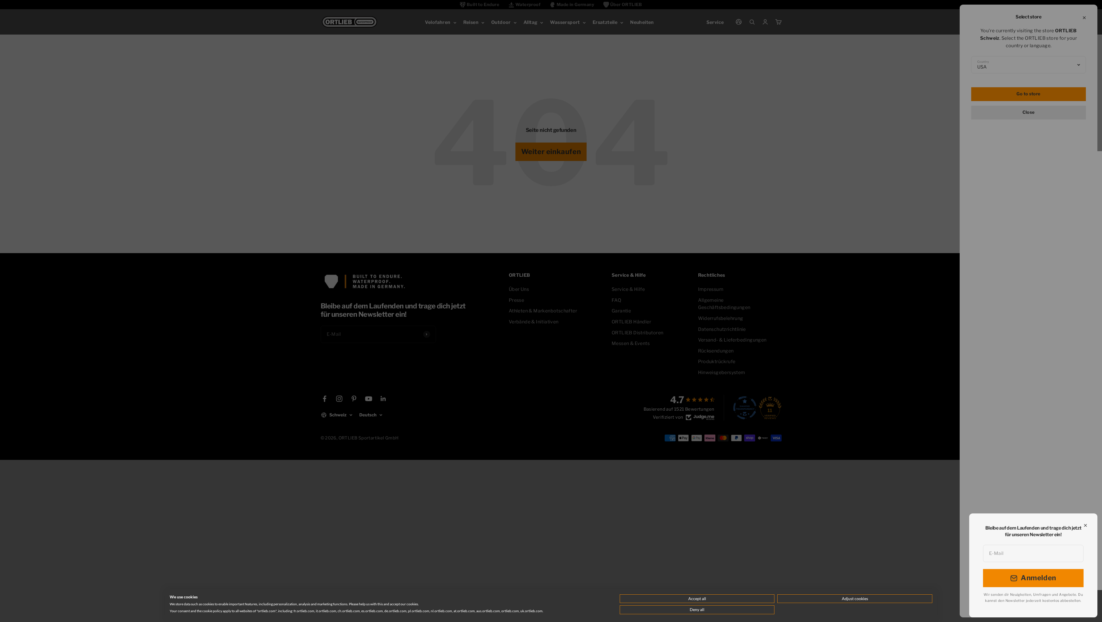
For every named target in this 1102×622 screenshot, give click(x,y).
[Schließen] (1085, 525)
